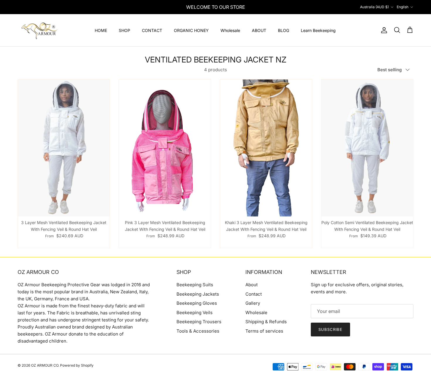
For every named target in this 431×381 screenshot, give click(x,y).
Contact (253, 294)
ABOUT (259, 30)
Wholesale (230, 30)
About (251, 284)
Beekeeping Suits (195, 284)
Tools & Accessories (198, 331)
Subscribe (330, 329)
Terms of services (264, 331)
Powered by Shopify (77, 365)
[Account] (383, 30)
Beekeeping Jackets (198, 294)
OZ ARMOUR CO (44, 365)
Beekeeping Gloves (197, 303)
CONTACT (152, 30)
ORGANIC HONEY (191, 30)
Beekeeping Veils (195, 312)
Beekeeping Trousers (199, 321)
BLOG (283, 30)
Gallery (252, 303)
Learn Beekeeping (318, 30)
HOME (101, 30)
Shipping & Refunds (266, 321)
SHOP (124, 30)
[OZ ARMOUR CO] (40, 30)
